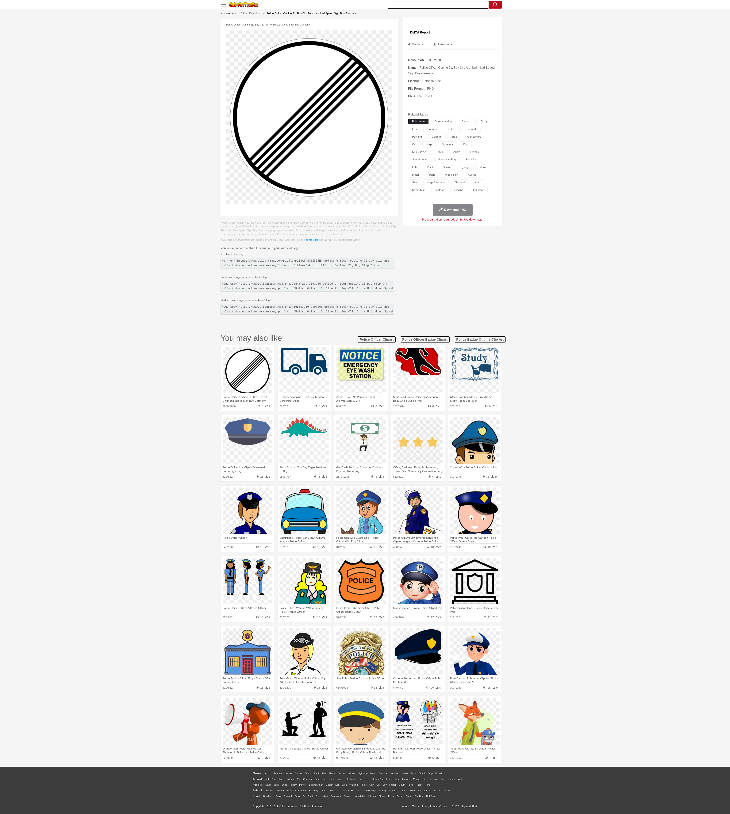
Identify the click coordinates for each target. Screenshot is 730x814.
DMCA (455, 806)
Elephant (350, 779)
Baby (276, 785)
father (392, 785)
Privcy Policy (429, 806)
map (429, 144)
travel (440, 151)
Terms (416, 806)
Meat (325, 796)
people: (258, 784)
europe (484, 121)
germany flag (447, 159)
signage (465, 167)
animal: (258, 779)
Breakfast (268, 796)
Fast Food (308, 796)
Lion (397, 779)
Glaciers (342, 773)
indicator (478, 189)
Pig (424, 779)
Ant (267, 779)
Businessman (316, 785)
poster (451, 129)
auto (477, 182)
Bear (273, 779)
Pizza (391, 796)
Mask (268, 785)
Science (393, 790)
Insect (389, 779)
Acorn (268, 773)
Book (290, 790)
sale (414, 182)
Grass (352, 773)
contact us (312, 239)
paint (430, 167)
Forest (438, 773)
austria (472, 174)
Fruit (318, 796)
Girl (378, 785)
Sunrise (383, 773)
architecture (474, 136)
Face (410, 785)
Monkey (406, 779)
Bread (409, 796)
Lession (447, 790)
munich (483, 167)
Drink (297, 796)
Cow (316, 779)
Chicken (307, 779)
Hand (428, 785)
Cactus (298, 773)
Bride (284, 785)
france (474, 151)
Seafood (348, 796)
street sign (418, 189)
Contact (443, 806)
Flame (332, 773)
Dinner (382, 796)
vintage (439, 189)
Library (382, 790)
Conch (308, 773)
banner (466, 121)
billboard (460, 182)
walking (353, 785)
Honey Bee (378, 779)
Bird (281, 779)
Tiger (443, 779)
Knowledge (370, 790)
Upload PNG (469, 806)
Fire (324, 773)
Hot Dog (430, 796)
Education (335, 790)
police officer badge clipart (425, 339)
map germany (436, 182)
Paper (403, 790)
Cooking (419, 796)
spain (446, 167)
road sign (472, 159)
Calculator (434, 790)
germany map (443, 121)
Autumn (278, 773)
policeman (418, 121)
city (465, 144)
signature (447, 144)
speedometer (420, 159)
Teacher (280, 790)
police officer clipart (377, 339)
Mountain (394, 773)
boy (385, 785)
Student (270, 790)
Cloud (422, 773)
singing (458, 189)
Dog (324, 779)
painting (417, 136)
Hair (371, 785)
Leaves (288, 773)
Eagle (340, 779)
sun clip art (419, 151)
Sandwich (336, 796)
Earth (317, 773)
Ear (337, 785)
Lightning (363, 773)
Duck (331, 779)
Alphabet (422, 790)
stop (454, 136)
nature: (257, 773)
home (363, 785)
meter (415, 174)
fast (414, 129)
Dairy (278, 796)
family (293, 785)
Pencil (324, 790)
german (437, 136)
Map (359, 790)
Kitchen (372, 796)
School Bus (349, 790)
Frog (367, 779)
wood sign (451, 174)
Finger (419, 785)
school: (258, 790)
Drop (430, 773)
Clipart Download (251, 13)
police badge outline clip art (480, 339)
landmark (470, 129)
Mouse (416, 779)
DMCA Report (420, 32)
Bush (413, 773)
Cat (299, 779)
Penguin (433, 779)
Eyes (344, 785)
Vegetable (360, 796)
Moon (373, 773)
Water (405, 773)
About (405, 806)
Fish (360, 779)
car (414, 144)
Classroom (300, 790)
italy (414, 167)
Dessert (288, 796)
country (432, 129)
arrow (456, 151)
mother (302, 785)
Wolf (460, 779)
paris (432, 174)
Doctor (329, 785)
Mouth (402, 785)
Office (412, 790)
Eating (400, 796)
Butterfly (290, 779)
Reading (313, 790)
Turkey (451, 779)
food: (257, 796)
